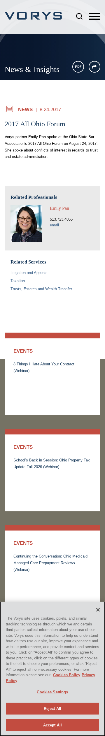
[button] (94, 67)
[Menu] (95, 16)
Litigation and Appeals (29, 272)
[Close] (98, 609)
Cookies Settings (52, 692)
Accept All (52, 725)
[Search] (79, 16)
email (54, 225)
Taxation (17, 281)
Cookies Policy (66, 675)
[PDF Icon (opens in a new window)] (78, 67)
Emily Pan (59, 208)
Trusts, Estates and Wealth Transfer (41, 289)
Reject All (52, 708)
